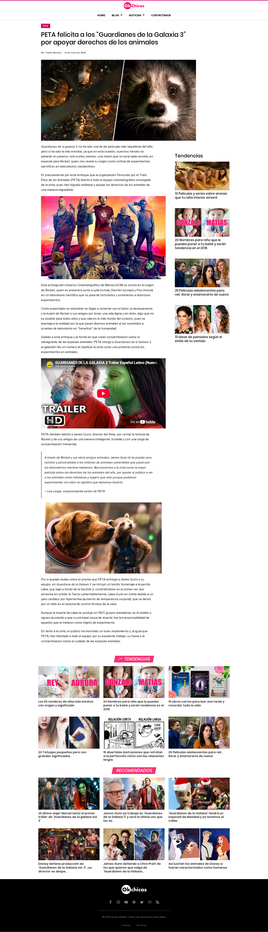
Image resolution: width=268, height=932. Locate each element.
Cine (45, 25)
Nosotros (142, 925)
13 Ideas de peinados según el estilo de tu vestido (198, 339)
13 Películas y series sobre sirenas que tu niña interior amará (201, 195)
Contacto (126, 925)
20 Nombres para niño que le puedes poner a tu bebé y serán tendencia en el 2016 (200, 244)
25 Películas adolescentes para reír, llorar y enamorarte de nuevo (202, 292)
